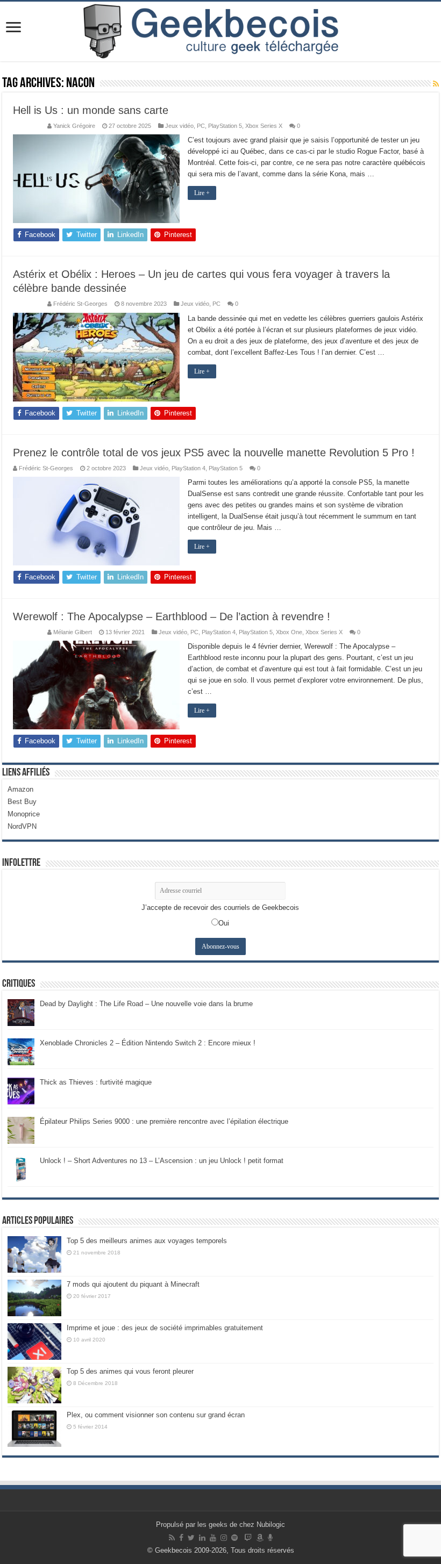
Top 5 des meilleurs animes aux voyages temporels (147, 1241)
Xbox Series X (263, 126)
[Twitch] (248, 1537)
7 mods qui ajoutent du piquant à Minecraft (133, 1284)
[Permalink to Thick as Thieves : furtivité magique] (21, 1090)
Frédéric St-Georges (80, 303)
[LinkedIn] (202, 1537)
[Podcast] (270, 1537)
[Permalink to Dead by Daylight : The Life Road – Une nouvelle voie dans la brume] (21, 1012)
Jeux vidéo (179, 126)
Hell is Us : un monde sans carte (90, 110)
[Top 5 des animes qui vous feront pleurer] (34, 1385)
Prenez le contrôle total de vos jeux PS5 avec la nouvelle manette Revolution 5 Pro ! (214, 452)
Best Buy (22, 802)
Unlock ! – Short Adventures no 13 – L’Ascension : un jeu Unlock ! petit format (161, 1161)
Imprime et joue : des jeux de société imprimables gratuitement (165, 1328)
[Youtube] (213, 1537)
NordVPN (22, 826)
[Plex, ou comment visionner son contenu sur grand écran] (34, 1428)
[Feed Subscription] (436, 84)
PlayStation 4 (188, 468)
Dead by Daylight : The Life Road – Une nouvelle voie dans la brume (146, 1004)
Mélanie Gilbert (72, 632)
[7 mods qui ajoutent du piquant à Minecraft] (34, 1298)
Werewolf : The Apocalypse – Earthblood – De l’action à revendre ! (171, 616)
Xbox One (289, 632)
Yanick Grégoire (74, 126)
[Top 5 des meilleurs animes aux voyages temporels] (34, 1254)
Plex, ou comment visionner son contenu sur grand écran (156, 1415)
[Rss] (172, 1537)
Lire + (202, 193)
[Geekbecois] (220, 31)
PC (201, 126)
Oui (223, 923)
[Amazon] (260, 1537)
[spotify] (234, 1537)
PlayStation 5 (225, 126)
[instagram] (223, 1537)
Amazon (20, 789)
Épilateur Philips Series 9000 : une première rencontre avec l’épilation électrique (164, 1121)
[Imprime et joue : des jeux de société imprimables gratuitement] (34, 1341)
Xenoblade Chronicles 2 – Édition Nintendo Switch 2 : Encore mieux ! (147, 1043)
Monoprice (24, 814)
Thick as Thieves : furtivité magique (96, 1082)
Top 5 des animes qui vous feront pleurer (130, 1371)
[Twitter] (191, 1537)
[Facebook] (181, 1537)
